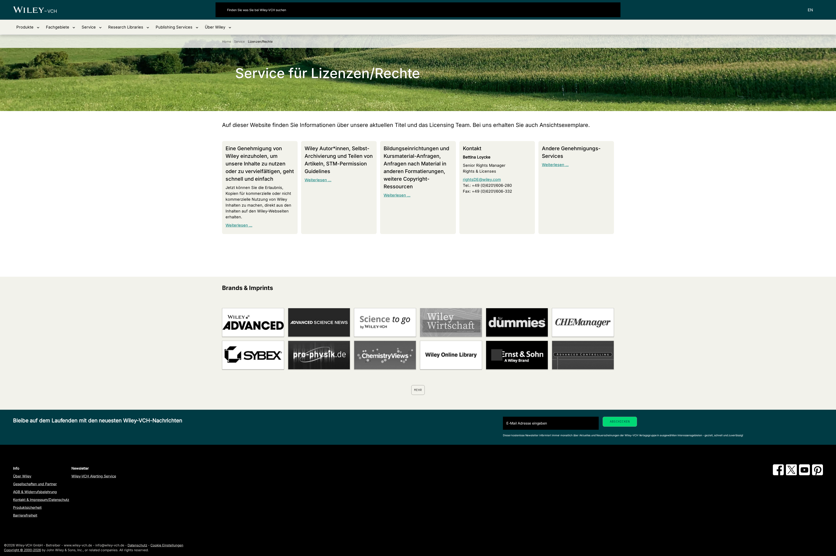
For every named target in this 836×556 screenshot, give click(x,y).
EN (810, 10)
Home (226, 41)
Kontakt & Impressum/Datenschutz (41, 499)
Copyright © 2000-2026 (22, 550)
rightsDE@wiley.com (482, 179)
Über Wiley (22, 476)
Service (239, 41)
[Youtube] (804, 474)
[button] (28, 27)
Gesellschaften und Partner (35, 484)
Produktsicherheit (27, 507)
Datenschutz (137, 545)
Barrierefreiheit (25, 515)
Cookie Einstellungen (166, 545)
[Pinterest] (817, 474)
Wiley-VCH (38, 10)
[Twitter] (791, 474)
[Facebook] (778, 474)
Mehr (418, 390)
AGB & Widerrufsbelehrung (35, 492)
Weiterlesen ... (239, 225)
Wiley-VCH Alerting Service (93, 476)
